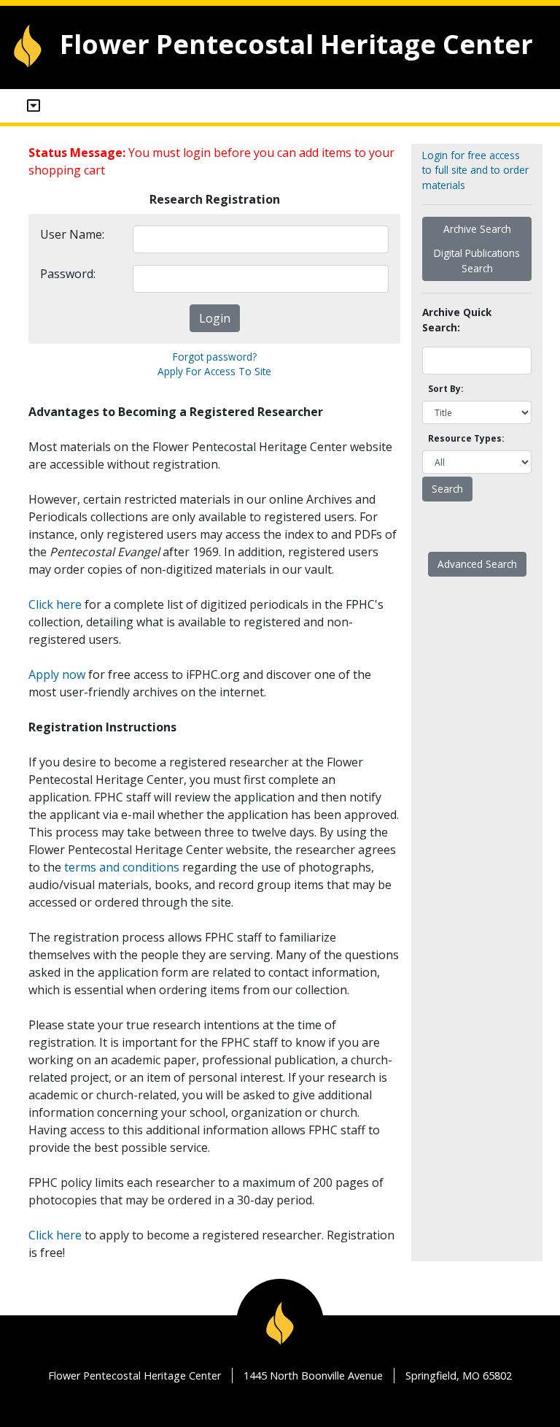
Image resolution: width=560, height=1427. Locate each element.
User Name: (72, 234)
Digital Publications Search (477, 260)
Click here (55, 604)
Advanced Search (477, 564)
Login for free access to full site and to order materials (475, 170)
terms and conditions (121, 867)
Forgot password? (215, 357)
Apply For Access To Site (214, 371)
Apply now (56, 674)
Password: (68, 274)
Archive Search (477, 229)
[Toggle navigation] (34, 106)
